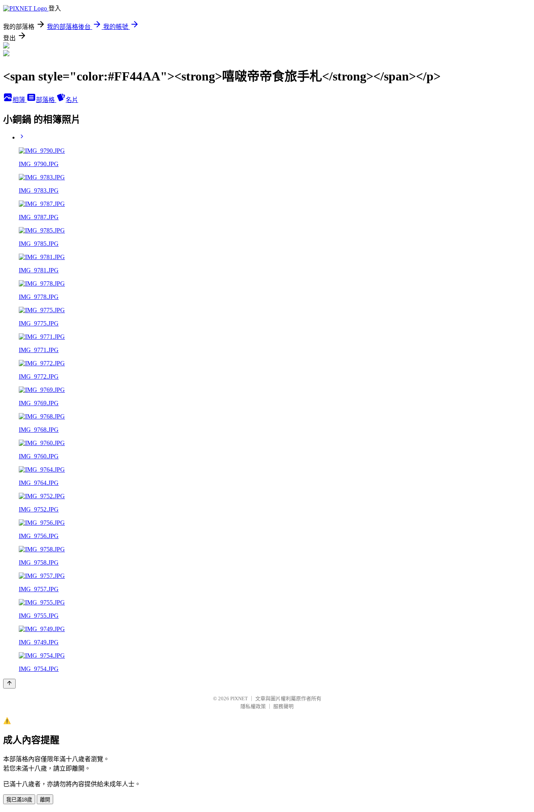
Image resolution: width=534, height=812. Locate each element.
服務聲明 (283, 706)
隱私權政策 (253, 706)
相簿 (20, 100)
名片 (72, 100)
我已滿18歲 (19, 800)
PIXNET (239, 698)
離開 (45, 800)
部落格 (46, 100)
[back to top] (9, 684)
